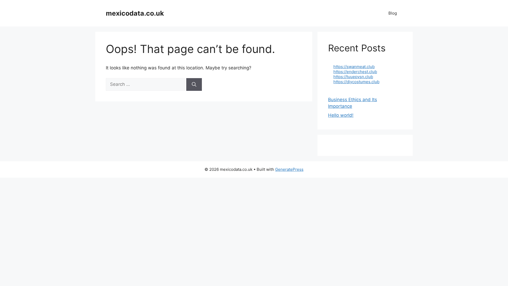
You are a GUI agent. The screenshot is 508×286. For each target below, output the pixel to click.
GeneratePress (289, 169)
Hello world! (340, 115)
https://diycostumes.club (356, 81)
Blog (392, 13)
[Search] (194, 84)
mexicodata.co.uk (135, 13)
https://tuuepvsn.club (353, 76)
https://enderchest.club (355, 71)
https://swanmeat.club (354, 66)
